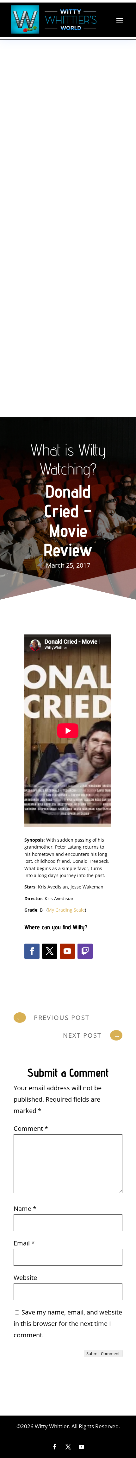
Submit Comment (103, 1353)
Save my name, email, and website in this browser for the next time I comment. (68, 1323)
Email (24, 1243)
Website (25, 1277)
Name (25, 1208)
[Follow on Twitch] (85, 951)
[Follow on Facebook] (32, 951)
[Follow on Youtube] (67, 951)
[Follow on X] (49, 951)
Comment (31, 1128)
